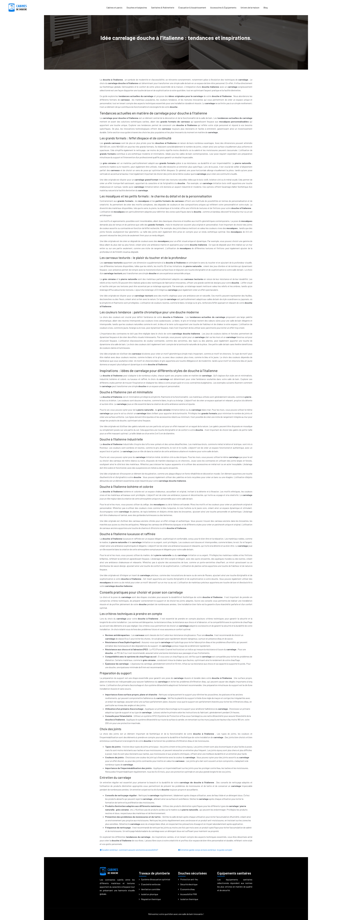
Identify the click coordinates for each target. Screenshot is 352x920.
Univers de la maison (249, 7)
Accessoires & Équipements (223, 7)
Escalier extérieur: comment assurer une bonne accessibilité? (130, 849)
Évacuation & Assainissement (192, 7)
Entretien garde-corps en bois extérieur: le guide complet (206, 849)
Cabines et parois (114, 7)
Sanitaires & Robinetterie (162, 7)
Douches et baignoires (137, 7)
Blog (265, 7)
